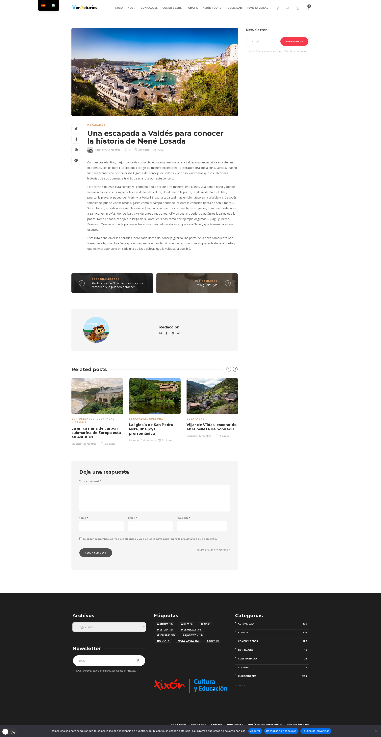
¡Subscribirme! (294, 41)
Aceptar (255, 730)
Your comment (90, 481)
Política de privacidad (316, 730)
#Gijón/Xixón (193, 635)
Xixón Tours (212, 7)
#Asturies (165, 624)
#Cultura (165, 629)
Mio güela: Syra (207, 285)
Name (83, 518)
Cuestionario (272, 658)
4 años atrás (113, 149)
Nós (130, 7)
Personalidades (106, 279)
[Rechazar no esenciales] (376, 731)
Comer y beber (172, 7)
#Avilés (186, 624)
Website (183, 518)
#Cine (205, 624)
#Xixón (213, 640)
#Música (163, 640)
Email (132, 518)
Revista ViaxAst (258, 7)
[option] (97, 411)
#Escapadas (166, 635)
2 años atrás (90, 443)
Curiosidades (205, 281)
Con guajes (149, 7)
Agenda (272, 632)
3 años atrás (147, 440)
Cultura (156, 418)
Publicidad (234, 7)
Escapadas (96, 125)
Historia (79, 422)
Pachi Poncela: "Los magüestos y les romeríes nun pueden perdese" (117, 285)
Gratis (193, 7)
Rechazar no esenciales (281, 730)
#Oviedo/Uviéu (188, 640)
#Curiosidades (191, 629)
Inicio (118, 7)
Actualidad (272, 623)
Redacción (100, 149)
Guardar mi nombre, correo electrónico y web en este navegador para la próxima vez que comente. (150, 538)
